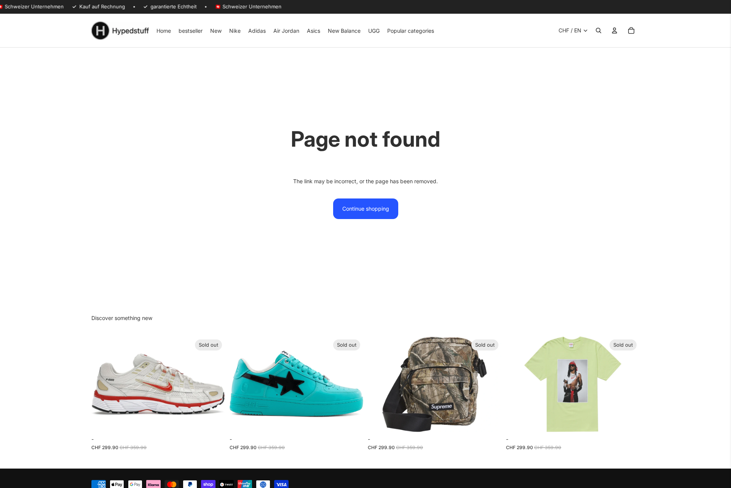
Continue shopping (365, 208)
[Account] (614, 30)
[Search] (598, 30)
